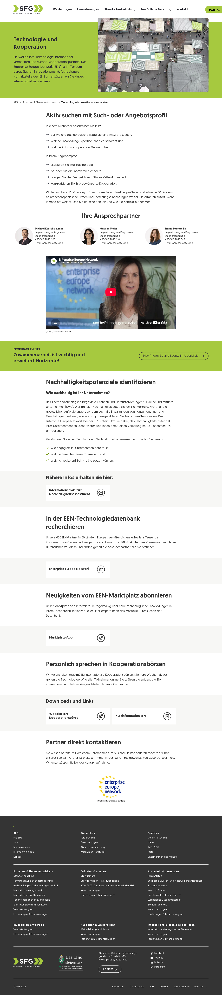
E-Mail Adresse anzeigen (49, 243)
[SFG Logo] (28, 9)
